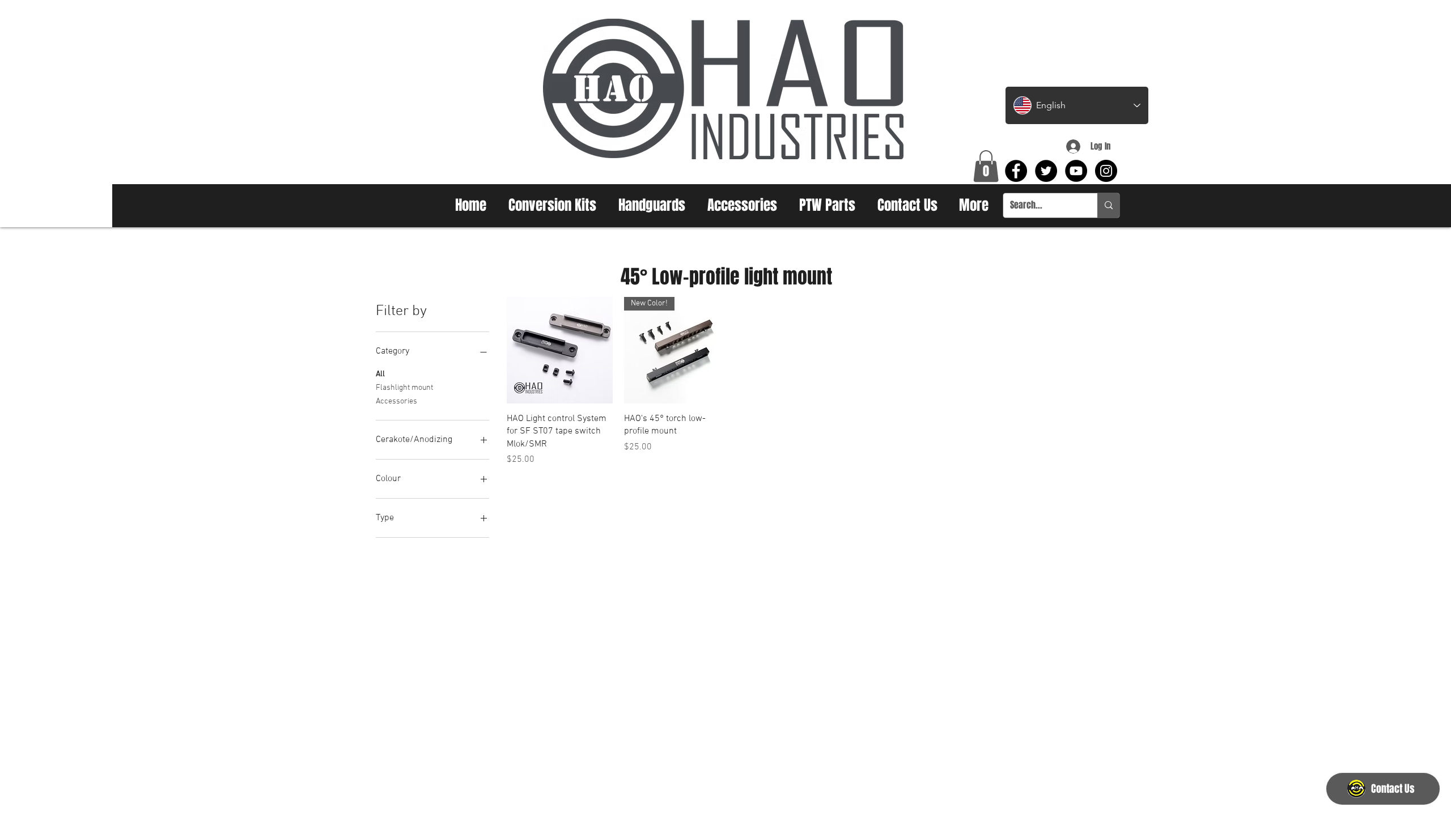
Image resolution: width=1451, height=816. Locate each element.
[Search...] (1108, 205)
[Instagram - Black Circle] (1106, 171)
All (380, 374)
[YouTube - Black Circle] (1076, 171)
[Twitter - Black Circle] (1046, 171)
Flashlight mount (404, 388)
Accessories (396, 401)
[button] (986, 166)
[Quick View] (560, 350)
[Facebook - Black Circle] (1016, 171)
